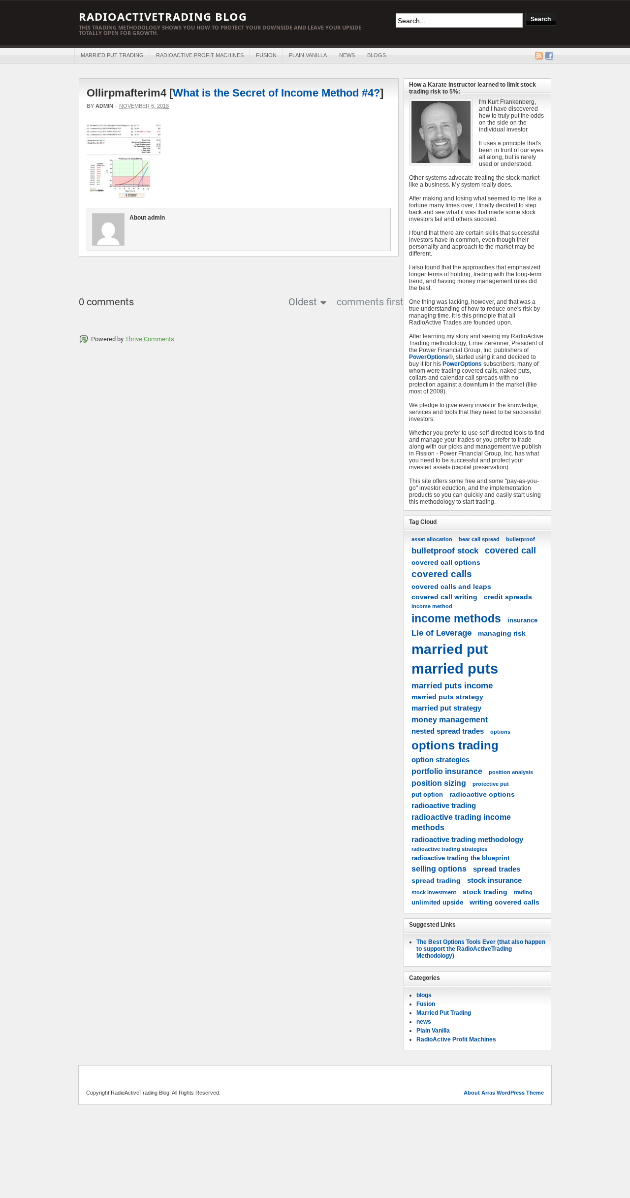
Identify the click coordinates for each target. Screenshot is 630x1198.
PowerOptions (428, 357)
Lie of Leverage (441, 633)
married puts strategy (447, 697)
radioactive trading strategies (449, 849)
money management (449, 719)
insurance (522, 620)
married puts (454, 668)
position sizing (438, 782)
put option (427, 794)
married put (449, 649)
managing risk (502, 633)
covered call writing (444, 597)
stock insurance (494, 880)
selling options (439, 868)
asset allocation (431, 539)
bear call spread (479, 539)
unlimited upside (437, 902)
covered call (510, 550)
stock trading (485, 892)
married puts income (452, 685)
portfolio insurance (446, 771)
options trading (455, 745)
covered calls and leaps (451, 586)
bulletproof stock (444, 550)
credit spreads (508, 597)
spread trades (496, 869)
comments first (370, 302)
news (347, 55)
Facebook (549, 56)
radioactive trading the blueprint (460, 858)
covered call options (445, 562)
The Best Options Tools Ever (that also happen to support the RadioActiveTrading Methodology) (480, 949)
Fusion (266, 55)
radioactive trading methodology (467, 839)
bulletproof (520, 539)
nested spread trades (447, 731)
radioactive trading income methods (461, 822)
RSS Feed (539, 56)
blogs (376, 55)
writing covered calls (504, 902)
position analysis (511, 772)
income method (431, 606)
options (500, 732)
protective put (490, 784)
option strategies (440, 759)
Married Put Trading (112, 55)
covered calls (441, 574)
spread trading (436, 880)
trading (523, 892)
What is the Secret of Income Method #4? (276, 93)
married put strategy (446, 708)
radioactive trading (443, 805)
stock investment (433, 892)
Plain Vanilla (308, 55)
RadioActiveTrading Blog (163, 16)
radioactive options (482, 794)
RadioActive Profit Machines (200, 55)
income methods (456, 618)
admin (104, 106)
